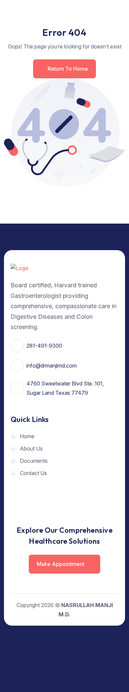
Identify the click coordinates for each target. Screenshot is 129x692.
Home (27, 436)
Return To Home (68, 68)
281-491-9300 (44, 345)
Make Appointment (61, 564)
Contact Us (33, 473)
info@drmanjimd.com (51, 365)
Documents (34, 460)
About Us (31, 448)
